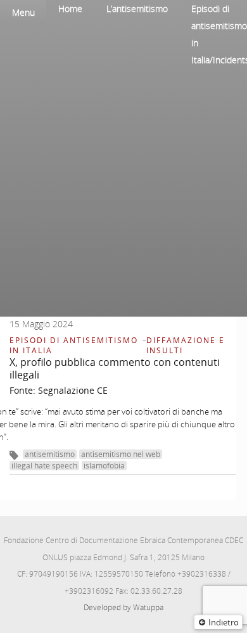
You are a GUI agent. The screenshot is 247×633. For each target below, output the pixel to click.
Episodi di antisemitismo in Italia (74, 345)
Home (70, 9)
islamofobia (104, 465)
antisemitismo (50, 454)
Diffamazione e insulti (185, 345)
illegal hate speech (44, 465)
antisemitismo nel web (120, 454)
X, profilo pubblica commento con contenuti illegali (115, 368)
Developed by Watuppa (123, 607)
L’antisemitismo (137, 9)
